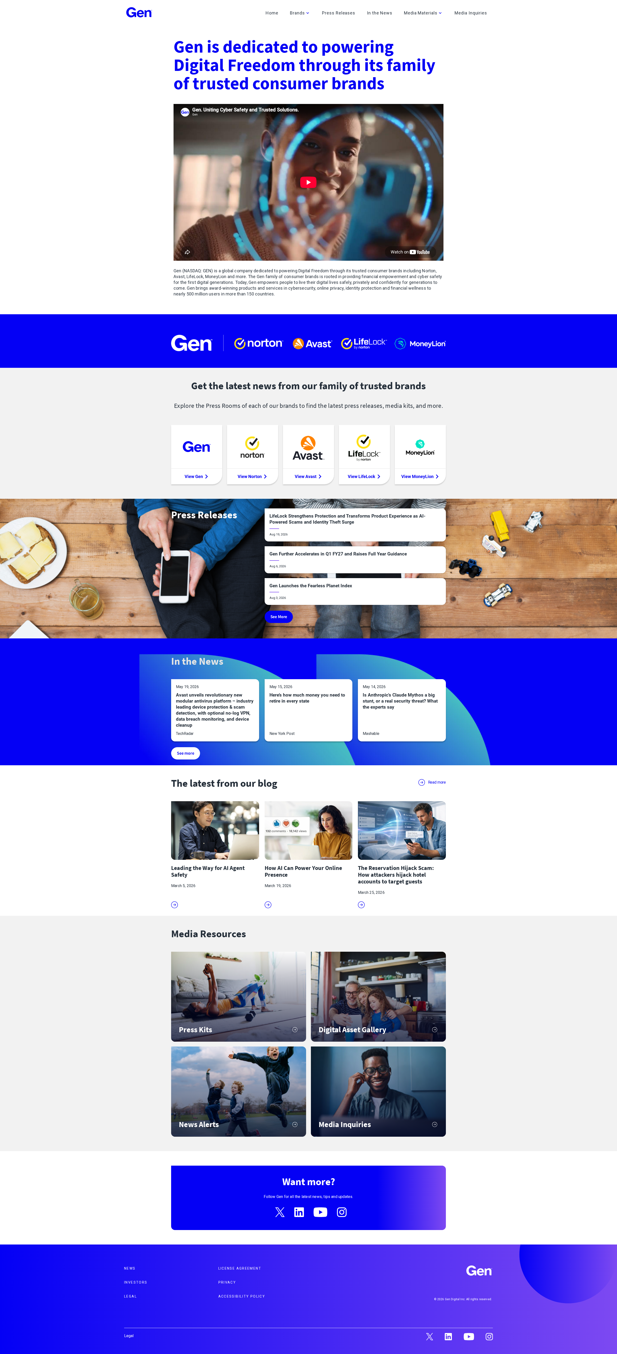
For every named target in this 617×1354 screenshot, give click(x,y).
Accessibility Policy (241, 1296)
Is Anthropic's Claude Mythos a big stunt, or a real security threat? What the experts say (400, 701)
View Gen (194, 476)
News (130, 1268)
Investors (135, 1282)
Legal (130, 1296)
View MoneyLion (417, 476)
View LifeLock (361, 476)
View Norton (250, 476)
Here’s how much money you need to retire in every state (307, 698)
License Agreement (239, 1268)
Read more (437, 782)
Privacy (227, 1282)
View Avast (305, 476)
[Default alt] (479, 1271)
